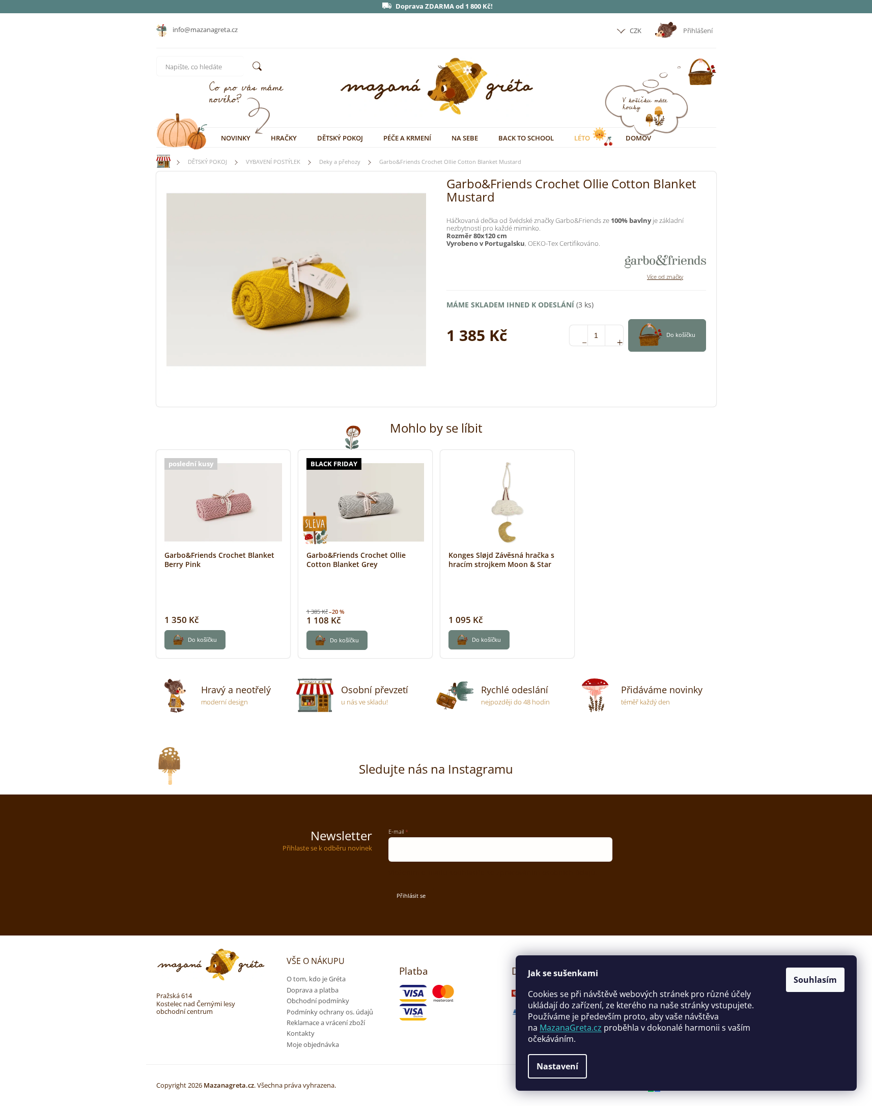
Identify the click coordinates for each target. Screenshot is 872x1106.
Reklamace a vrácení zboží (326, 1022)
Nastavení (557, 1066)
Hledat (257, 66)
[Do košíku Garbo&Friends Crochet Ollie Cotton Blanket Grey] (337, 640)
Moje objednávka (313, 1044)
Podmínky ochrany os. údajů (330, 1011)
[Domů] (159, 162)
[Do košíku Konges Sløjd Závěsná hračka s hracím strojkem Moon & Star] (479, 639)
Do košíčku (680, 334)
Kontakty (301, 1033)
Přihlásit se (411, 895)
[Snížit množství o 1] (578, 335)
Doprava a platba (313, 990)
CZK (634, 30)
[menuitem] (236, 138)
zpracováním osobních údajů (545, 872)
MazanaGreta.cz (571, 1027)
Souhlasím (815, 979)
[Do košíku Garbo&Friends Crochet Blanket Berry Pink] (195, 639)
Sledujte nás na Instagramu (436, 768)
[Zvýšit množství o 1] (614, 335)
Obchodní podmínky (318, 1000)
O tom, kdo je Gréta (316, 978)
